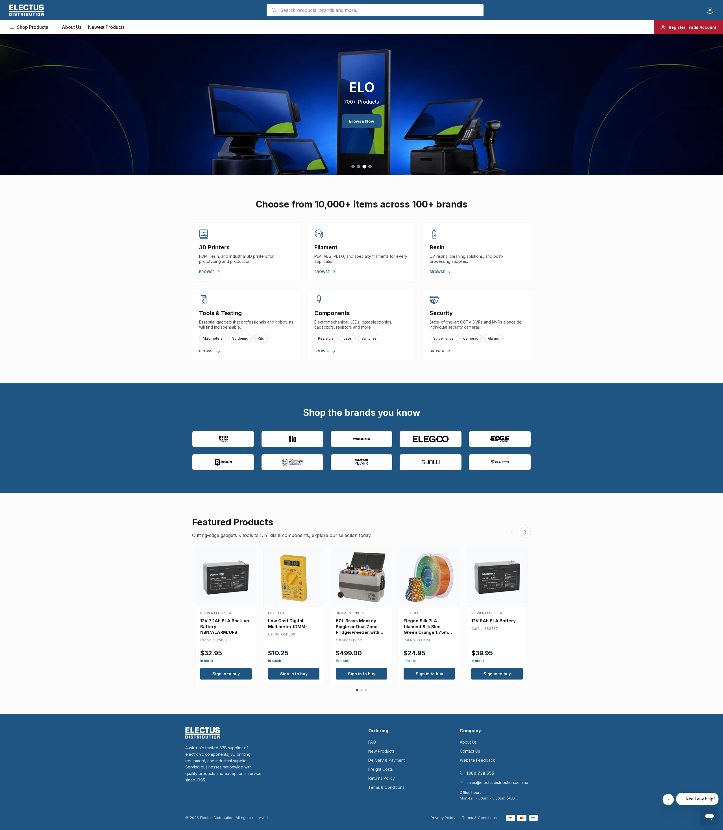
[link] (26, 10)
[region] (361, 104)
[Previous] (511, 532)
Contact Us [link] (470, 751)
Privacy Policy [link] (443, 817)
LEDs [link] (347, 338)
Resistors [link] (326, 338)
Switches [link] (369, 338)
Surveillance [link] (443, 338)
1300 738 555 (480, 773)
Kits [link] (261, 338)
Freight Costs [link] (380, 769)
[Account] (710, 10)
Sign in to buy (226, 673)
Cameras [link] (470, 338)
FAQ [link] (372, 742)
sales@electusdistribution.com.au (497, 782)
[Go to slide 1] (353, 166)
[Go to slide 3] (364, 166)
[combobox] (375, 10)
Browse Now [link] (361, 121)
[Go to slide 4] (370, 166)
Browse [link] (207, 272)
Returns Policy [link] (381, 778)
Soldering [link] (240, 338)
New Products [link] (381, 751)
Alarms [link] (493, 338)
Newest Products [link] (106, 27)
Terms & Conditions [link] (386, 787)
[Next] (525, 532)
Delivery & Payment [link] (386, 760)
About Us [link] (71, 27)
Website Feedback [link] (477, 760)
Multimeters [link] (213, 338)
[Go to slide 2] (358, 166)
